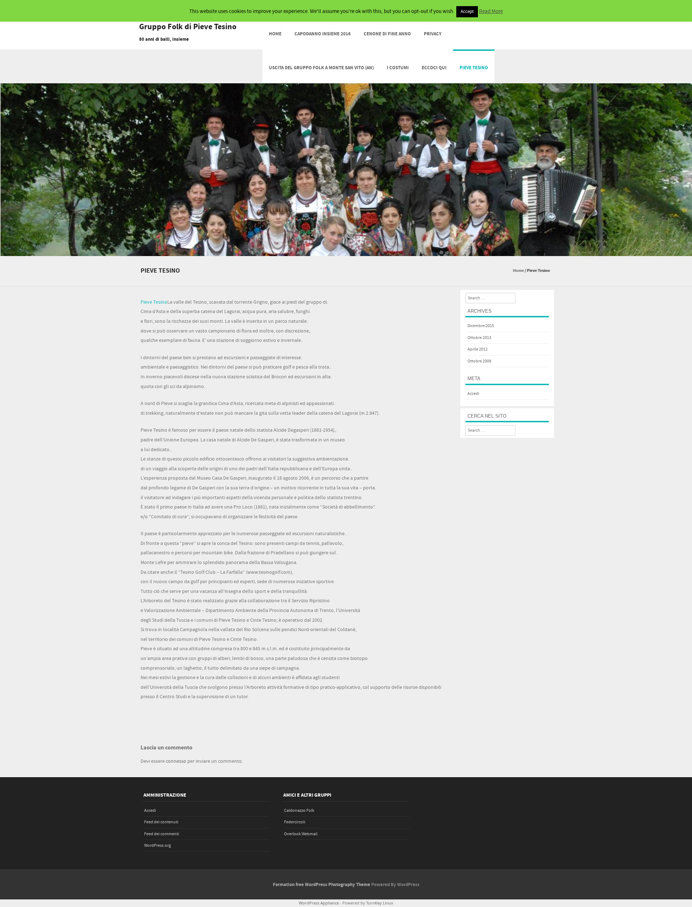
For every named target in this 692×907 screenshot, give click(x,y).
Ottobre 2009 (479, 361)
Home (275, 34)
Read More (491, 11)
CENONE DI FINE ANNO (387, 34)
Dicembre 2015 (480, 326)
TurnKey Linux (379, 903)
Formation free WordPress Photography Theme (321, 884)
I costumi (398, 68)
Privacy (433, 34)
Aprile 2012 (477, 349)
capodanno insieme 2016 (322, 34)
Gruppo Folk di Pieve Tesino (187, 27)
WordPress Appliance (319, 903)
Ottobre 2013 (479, 337)
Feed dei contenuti (161, 822)
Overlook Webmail (301, 834)
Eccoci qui (434, 68)
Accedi (473, 393)
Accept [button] (467, 11)
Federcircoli (294, 822)
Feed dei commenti (161, 834)
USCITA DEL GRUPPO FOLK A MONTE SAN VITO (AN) (321, 68)
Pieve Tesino (474, 68)
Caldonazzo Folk (299, 810)
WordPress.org (157, 845)
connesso (176, 761)
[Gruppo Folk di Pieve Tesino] (346, 251)
